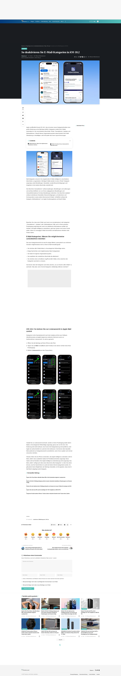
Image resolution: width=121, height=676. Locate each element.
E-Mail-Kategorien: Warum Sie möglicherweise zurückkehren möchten (37, 144)
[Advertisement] (60, 10)
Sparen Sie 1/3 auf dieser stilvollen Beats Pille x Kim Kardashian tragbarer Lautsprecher (45, 477)
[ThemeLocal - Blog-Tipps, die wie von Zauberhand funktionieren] (25, 21)
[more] (65, 21)
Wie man (24, 48)
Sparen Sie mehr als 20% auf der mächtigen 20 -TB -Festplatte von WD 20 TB (43, 489)
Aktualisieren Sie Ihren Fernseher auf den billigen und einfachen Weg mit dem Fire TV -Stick (70, 633)
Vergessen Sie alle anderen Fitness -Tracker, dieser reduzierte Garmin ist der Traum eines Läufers (48, 493)
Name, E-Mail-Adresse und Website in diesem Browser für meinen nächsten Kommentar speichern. (43, 578)
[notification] (90, 21)
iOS (46, 519)
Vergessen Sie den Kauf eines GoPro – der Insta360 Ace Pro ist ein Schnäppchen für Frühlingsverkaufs (89, 633)
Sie (48, 519)
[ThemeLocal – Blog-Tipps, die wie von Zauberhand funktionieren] (25, 670)
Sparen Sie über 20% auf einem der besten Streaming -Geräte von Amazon (50, 632)
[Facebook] (95, 670)
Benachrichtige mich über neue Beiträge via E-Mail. (37, 585)
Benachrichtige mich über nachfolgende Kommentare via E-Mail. (40, 581)
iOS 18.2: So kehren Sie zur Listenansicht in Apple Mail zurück (59, 144)
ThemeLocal (24, 55)
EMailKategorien (42, 519)
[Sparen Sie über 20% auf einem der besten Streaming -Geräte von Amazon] (50, 624)
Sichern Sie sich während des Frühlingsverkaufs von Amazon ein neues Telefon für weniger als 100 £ (48, 486)
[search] (92, 21)
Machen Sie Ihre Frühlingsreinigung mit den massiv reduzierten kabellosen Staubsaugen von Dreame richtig (49, 482)
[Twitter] (97, 670)
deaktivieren (35, 519)
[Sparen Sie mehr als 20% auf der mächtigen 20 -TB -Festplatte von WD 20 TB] (90, 603)
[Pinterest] (99, 670)
